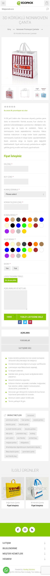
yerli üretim (9, 438)
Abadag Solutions (29, 569)
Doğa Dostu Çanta (13, 503)
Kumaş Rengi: (10, 215)
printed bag (33, 438)
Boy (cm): (8, 177)
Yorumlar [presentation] (25, 340)
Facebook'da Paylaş (20, 322)
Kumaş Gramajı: (11, 190)
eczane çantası (38, 420)
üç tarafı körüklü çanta (13, 429)
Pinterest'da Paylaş (30, 322)
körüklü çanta (10, 424)
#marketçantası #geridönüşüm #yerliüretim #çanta (23, 447)
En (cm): (7, 164)
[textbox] (22, 9)
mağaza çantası (11, 443)
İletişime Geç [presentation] (25, 348)
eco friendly (21, 438)
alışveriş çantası (30, 429)
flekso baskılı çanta (12, 452)
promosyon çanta (12, 420)
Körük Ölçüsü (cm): (13, 202)
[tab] (25, 332)
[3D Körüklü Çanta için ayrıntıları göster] (37, 488)
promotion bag (21, 433)
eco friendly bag (11, 456)
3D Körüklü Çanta (37, 503)
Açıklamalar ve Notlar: (15, 289)
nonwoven (30, 415)
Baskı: (7, 264)
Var (7, 268)
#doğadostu (25, 443)
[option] (9, 93)
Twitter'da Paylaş (25, 322)
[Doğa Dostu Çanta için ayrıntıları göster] (12, 488)
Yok (15, 268)
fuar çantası (26, 420)
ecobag (32, 433)
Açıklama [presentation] (25, 333)
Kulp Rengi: (9, 239)
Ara (47, 9)
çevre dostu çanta (28, 452)
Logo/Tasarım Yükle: (13, 276)
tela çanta (9, 433)
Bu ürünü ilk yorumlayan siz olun (15, 110)
